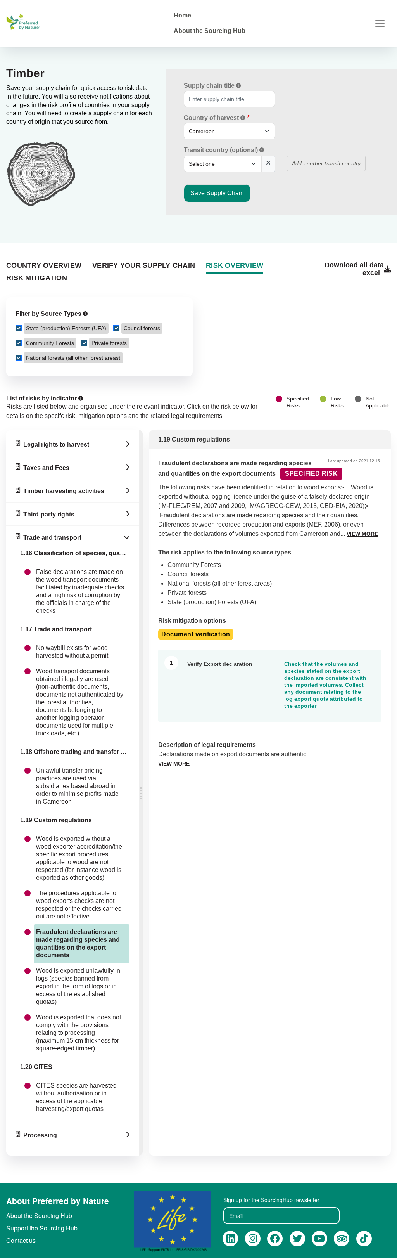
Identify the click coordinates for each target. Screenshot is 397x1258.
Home (182, 15)
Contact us (21, 1240)
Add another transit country (326, 163)
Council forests (142, 328)
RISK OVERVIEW (234, 265)
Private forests (109, 343)
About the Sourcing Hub (209, 31)
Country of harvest (212, 117)
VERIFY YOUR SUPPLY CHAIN (143, 265)
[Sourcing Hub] (24, 23)
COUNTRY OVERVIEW (43, 265)
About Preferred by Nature (57, 1200)
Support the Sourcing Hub (42, 1227)
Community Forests (50, 343)
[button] (238, 85)
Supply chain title (210, 85)
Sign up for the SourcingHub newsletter (271, 1200)
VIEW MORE (362, 534)
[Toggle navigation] (380, 23)
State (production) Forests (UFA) (66, 328)
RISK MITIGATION (36, 278)
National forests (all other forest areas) (73, 358)
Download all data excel (354, 269)
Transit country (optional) (221, 150)
